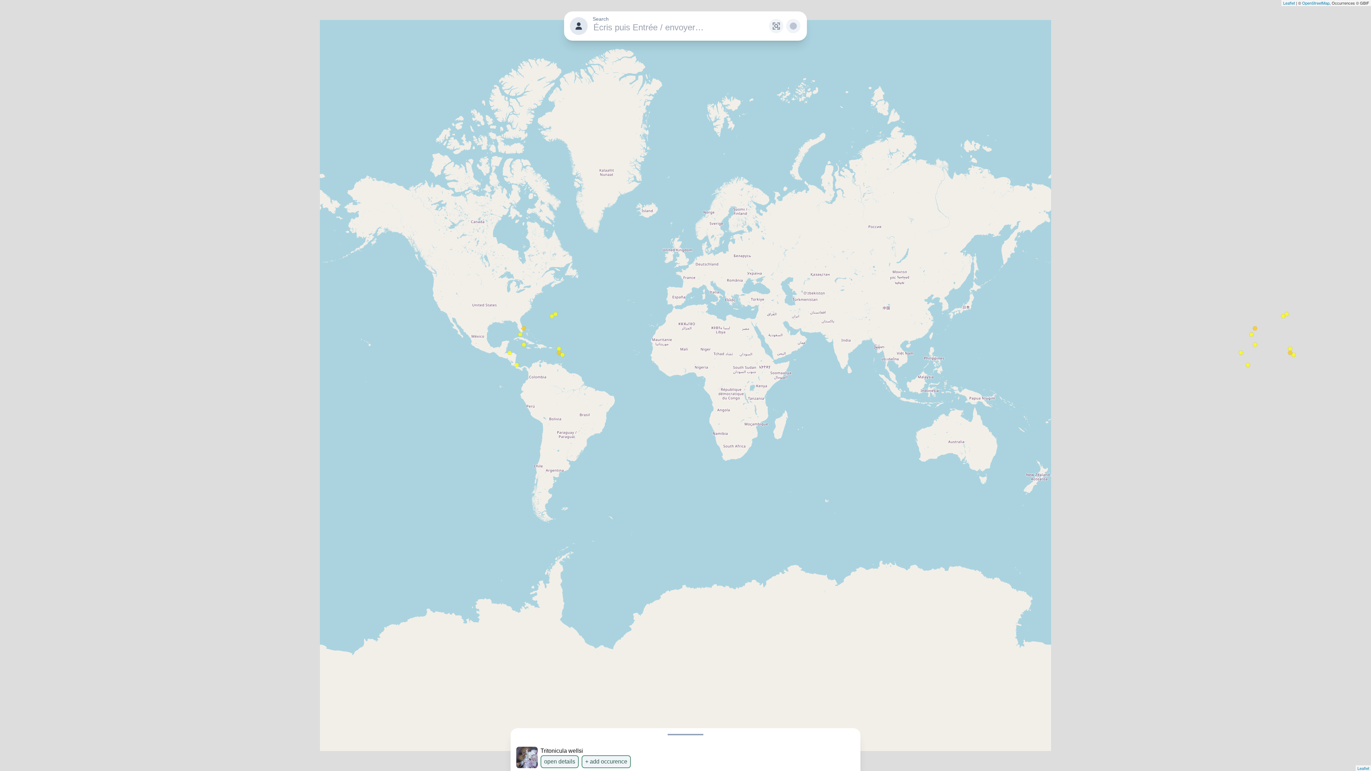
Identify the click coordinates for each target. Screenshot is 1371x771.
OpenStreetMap (1316, 3)
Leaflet (1289, 3)
